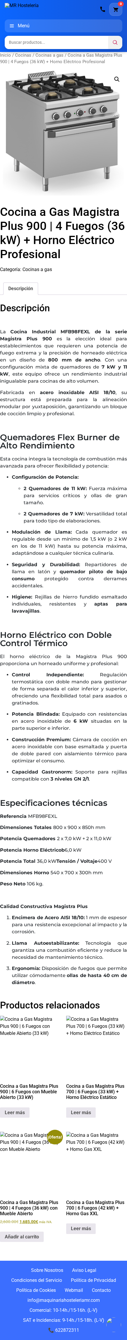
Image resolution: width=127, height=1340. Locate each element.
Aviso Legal (84, 1270)
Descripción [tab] (20, 288)
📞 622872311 (63, 1330)
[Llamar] (103, 9)
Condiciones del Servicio (36, 1280)
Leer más (15, 1112)
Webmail (74, 1290)
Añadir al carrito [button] (22, 1237)
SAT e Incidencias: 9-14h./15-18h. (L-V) (63, 1320)
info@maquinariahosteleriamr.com (63, 1300)
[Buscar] (115, 42)
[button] (117, 79)
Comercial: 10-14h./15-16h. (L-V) (63, 1310)
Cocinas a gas (49, 55)
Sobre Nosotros (47, 1270)
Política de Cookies (36, 1290)
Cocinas (23, 55)
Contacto (101, 1290)
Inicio (5, 55)
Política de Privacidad (93, 1280)
